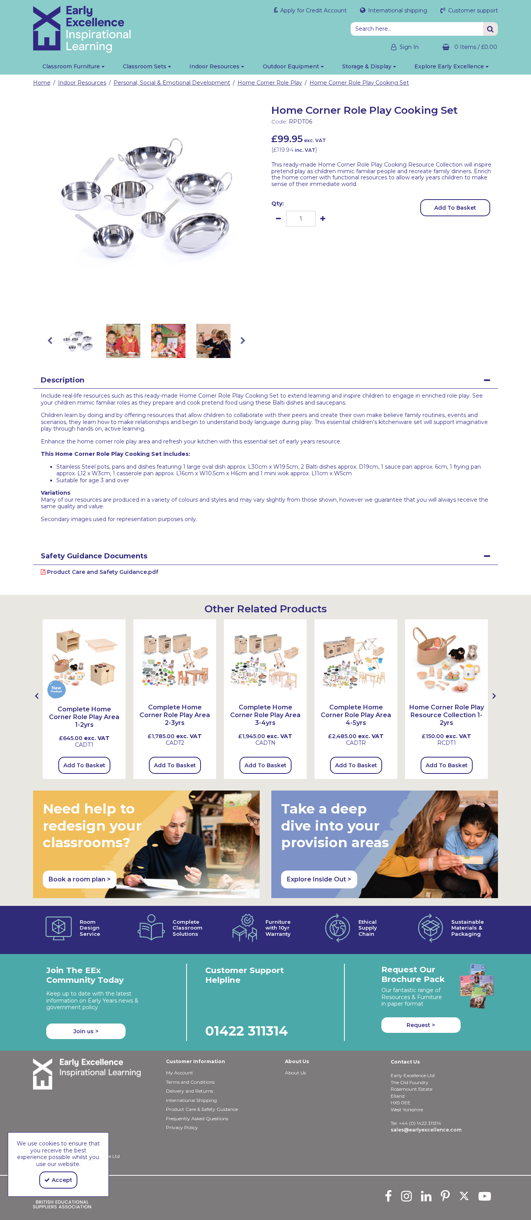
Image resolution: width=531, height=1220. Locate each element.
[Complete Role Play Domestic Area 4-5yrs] (355, 659)
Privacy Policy (182, 1127)
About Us (295, 1073)
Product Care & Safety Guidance (202, 1109)
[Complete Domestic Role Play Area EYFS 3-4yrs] (265, 659)
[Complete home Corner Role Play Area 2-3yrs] (174, 659)
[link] (140, 305)
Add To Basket (455, 207)
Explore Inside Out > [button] (319, 879)
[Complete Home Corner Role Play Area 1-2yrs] (84, 659)
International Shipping (191, 1100)
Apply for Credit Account (313, 10)
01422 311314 (246, 1031)
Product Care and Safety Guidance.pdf (101, 571)
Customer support (472, 10)
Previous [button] (50, 341)
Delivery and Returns (189, 1091)
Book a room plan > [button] (80, 879)
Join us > (85, 1031)
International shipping (397, 10)
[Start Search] (490, 29)
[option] (146, 200)
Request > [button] (421, 1025)
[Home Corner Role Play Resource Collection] (446, 659)
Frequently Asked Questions (197, 1118)
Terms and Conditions (190, 1082)
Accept (62, 1180)
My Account (179, 1073)
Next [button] (243, 341)
